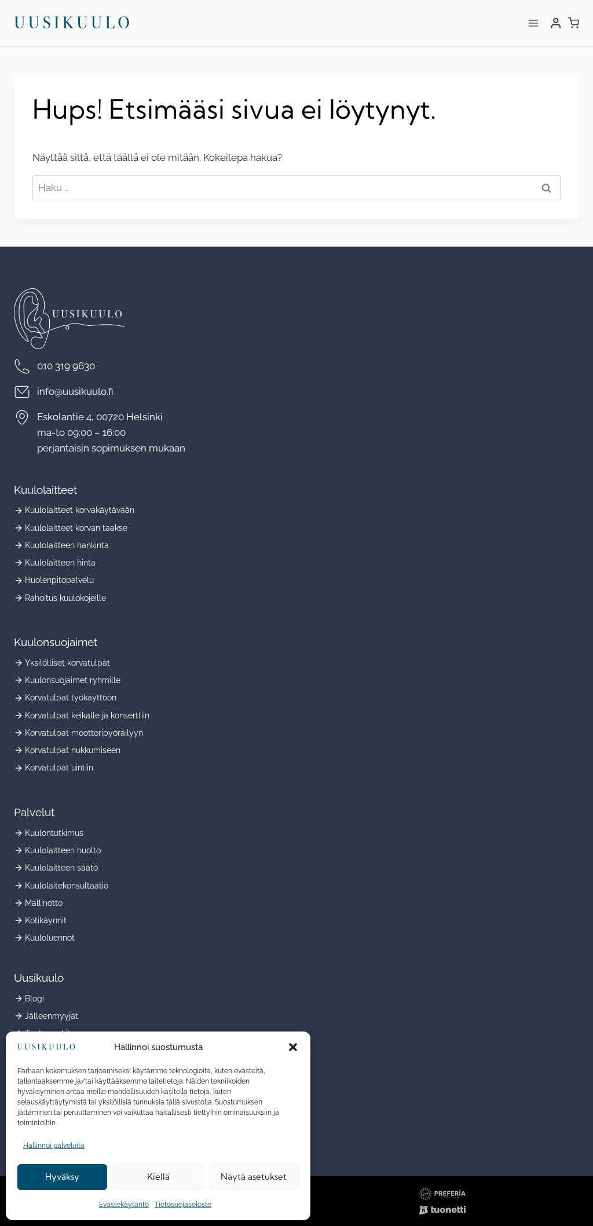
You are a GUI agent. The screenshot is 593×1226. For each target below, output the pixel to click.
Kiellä (158, 1176)
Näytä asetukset (254, 1176)
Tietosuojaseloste (183, 1205)
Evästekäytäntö (124, 1205)
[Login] (556, 22)
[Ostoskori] (573, 22)
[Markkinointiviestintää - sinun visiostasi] (442, 1194)
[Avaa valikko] (533, 23)
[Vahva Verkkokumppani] (442, 1210)
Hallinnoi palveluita (54, 1145)
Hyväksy (62, 1176)
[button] (293, 1047)
